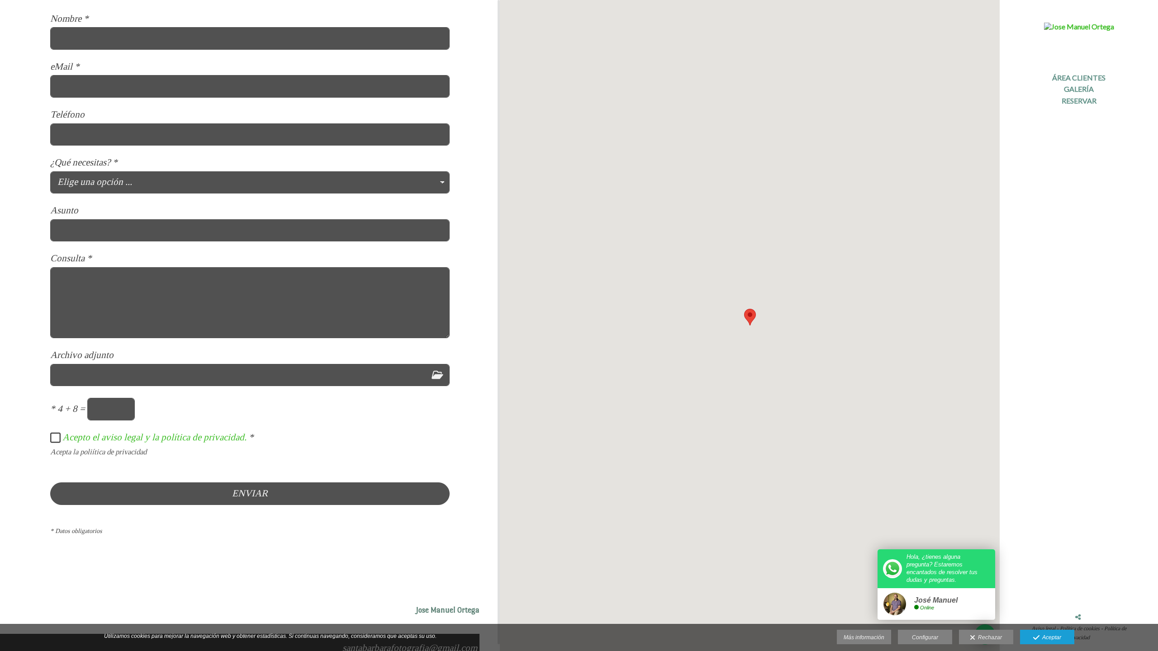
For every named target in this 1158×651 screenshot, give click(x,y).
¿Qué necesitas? (84, 162)
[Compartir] (1077, 617)
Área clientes (1079, 77)
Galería (1079, 89)
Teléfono (67, 114)
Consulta (71, 258)
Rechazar (988, 637)
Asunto (64, 210)
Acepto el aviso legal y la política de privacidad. (154, 437)
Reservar (1079, 100)
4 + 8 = (67, 409)
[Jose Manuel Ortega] (1079, 31)
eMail (65, 66)
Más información (864, 637)
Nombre (69, 19)
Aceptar (1050, 637)
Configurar (925, 637)
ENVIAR (250, 493)
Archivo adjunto (82, 355)
